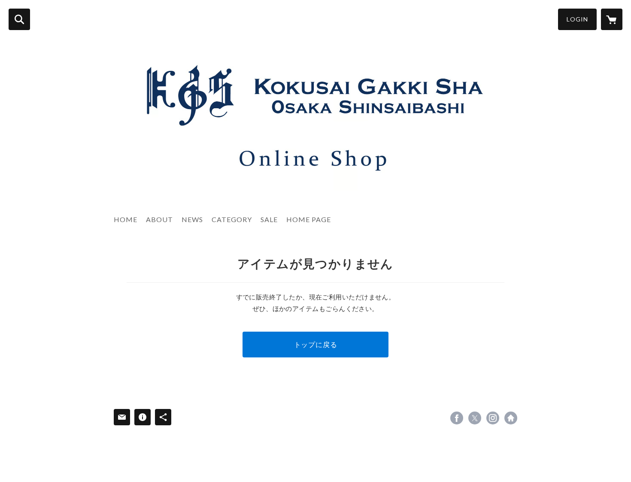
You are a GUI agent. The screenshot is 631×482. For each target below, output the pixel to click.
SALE (269, 219)
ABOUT (159, 219)
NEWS (192, 219)
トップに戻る (315, 344)
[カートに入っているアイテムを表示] (611, 19)
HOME (125, 219)
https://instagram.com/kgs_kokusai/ (492, 418)
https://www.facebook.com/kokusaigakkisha (456, 418)
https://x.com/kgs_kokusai (474, 418)
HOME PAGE (308, 219)
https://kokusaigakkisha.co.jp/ (510, 418)
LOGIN (577, 19)
